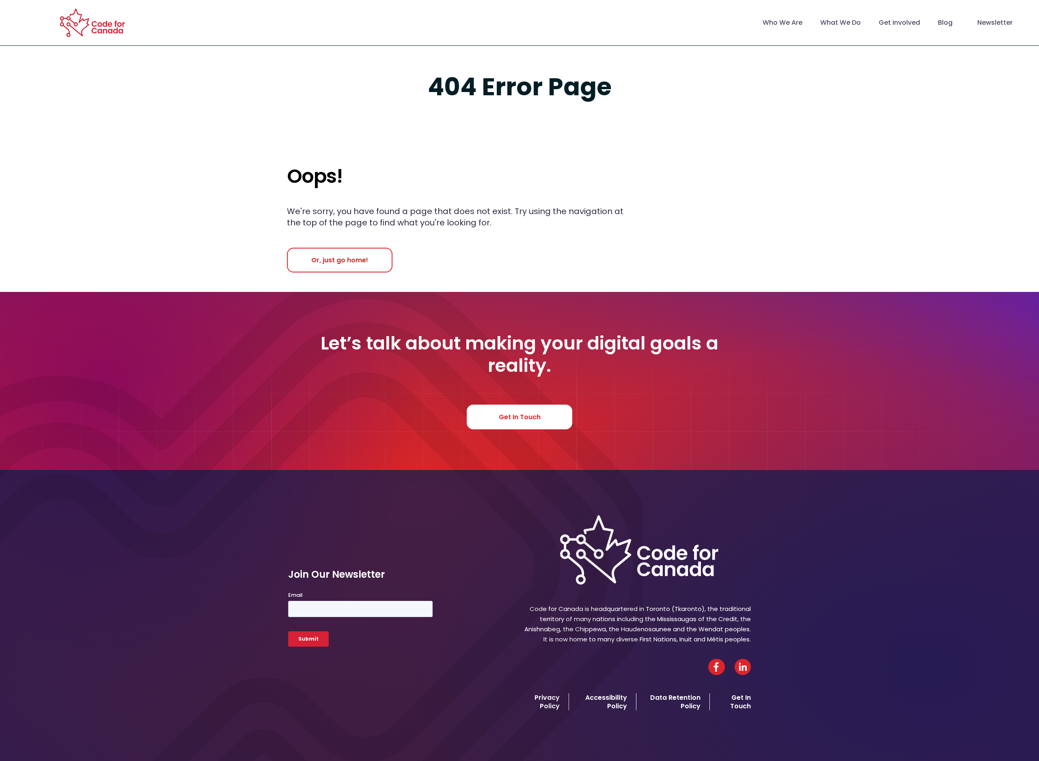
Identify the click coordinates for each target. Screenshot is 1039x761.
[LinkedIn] (743, 667)
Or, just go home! (339, 260)
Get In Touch (520, 417)
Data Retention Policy (675, 702)
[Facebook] (716, 667)
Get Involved (899, 22)
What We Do (840, 22)
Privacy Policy (547, 702)
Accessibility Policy (606, 702)
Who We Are (782, 22)
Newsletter (995, 22)
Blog (945, 22)
